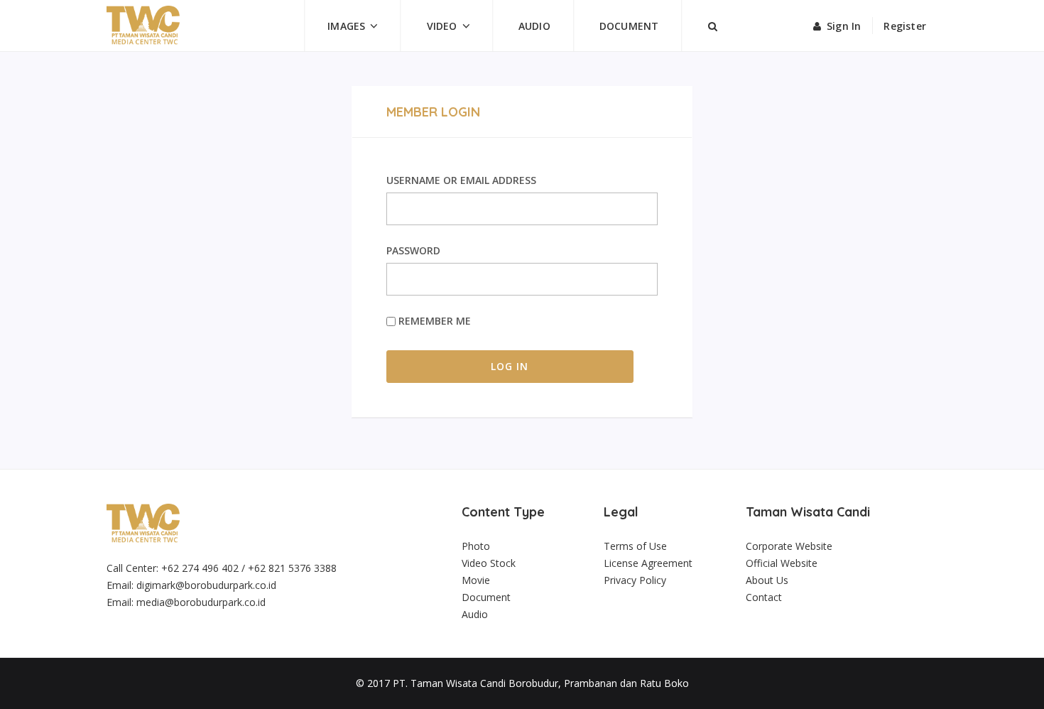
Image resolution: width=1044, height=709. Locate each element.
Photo (476, 546)
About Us (767, 580)
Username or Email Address (461, 180)
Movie (476, 580)
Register (904, 26)
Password (413, 250)
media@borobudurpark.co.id (201, 602)
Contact (764, 597)
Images (346, 26)
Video (442, 26)
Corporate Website (789, 546)
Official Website (781, 563)
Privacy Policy (635, 580)
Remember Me (433, 321)
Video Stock (489, 563)
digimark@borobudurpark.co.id (206, 585)
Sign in (844, 26)
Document (629, 26)
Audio (534, 26)
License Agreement (648, 563)
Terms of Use (635, 546)
